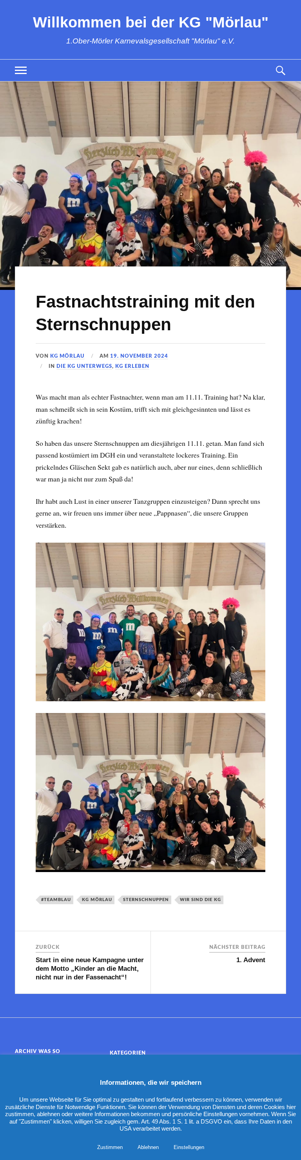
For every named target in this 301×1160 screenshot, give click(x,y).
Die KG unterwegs (84, 366)
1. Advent (250, 960)
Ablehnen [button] (148, 1147)
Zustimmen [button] (110, 1147)
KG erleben (132, 366)
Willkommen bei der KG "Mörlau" (150, 22)
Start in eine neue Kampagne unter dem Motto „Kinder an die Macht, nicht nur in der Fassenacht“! (90, 968)
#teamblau (56, 900)
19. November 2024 (139, 356)
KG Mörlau (67, 356)
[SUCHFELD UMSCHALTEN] (280, 70)
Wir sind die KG (200, 900)
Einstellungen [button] (189, 1147)
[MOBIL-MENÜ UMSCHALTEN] (21, 70)
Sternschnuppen (146, 900)
